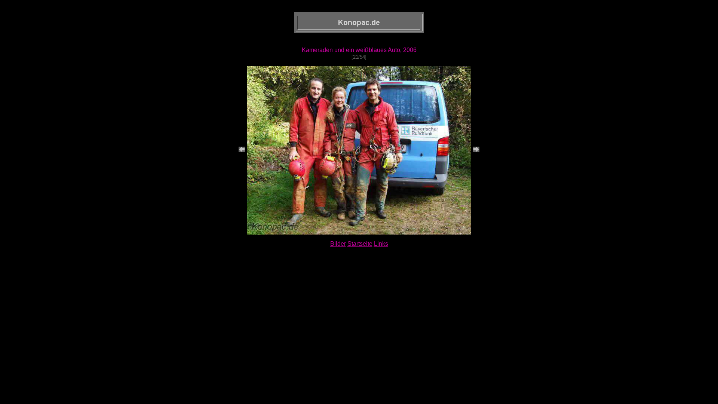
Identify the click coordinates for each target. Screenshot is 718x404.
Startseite (359, 244)
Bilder (338, 244)
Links (381, 244)
